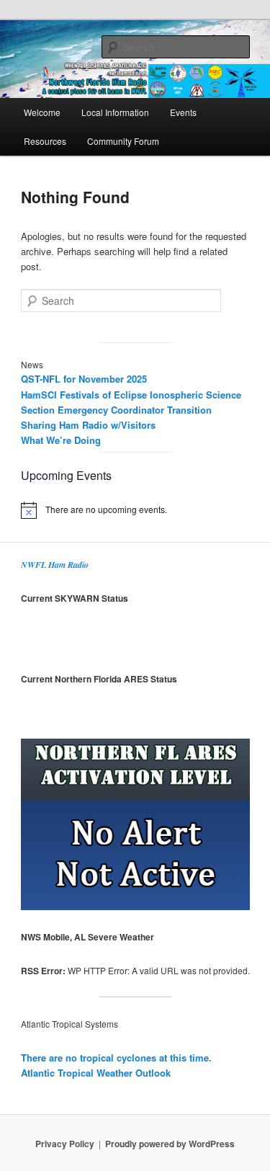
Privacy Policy (64, 1143)
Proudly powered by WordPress (170, 1143)
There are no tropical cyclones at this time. (116, 1057)
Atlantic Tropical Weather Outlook (96, 1072)
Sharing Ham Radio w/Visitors (88, 425)
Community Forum (123, 141)
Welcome (42, 112)
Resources (45, 141)
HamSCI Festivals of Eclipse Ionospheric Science (131, 394)
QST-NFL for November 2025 (84, 379)
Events (183, 112)
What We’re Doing (61, 440)
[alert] (135, 510)
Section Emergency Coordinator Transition (116, 410)
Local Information (115, 112)
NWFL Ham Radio (55, 564)
